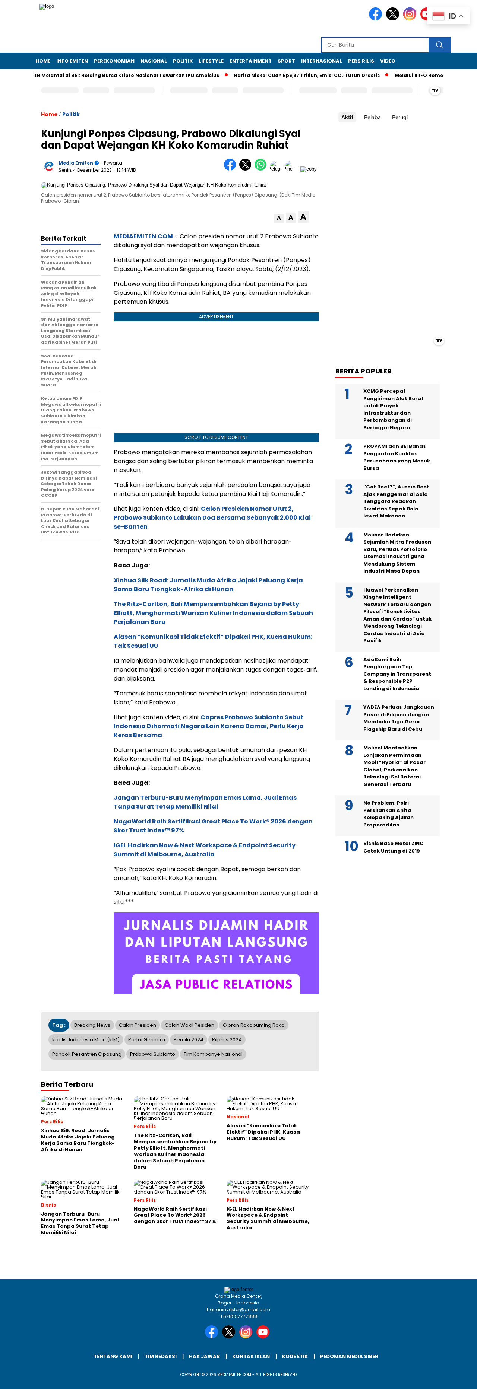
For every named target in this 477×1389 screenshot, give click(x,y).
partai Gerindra (146, 1039)
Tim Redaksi (161, 1356)
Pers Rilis (361, 60)
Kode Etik (295, 1356)
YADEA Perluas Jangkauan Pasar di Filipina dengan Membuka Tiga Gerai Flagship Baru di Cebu (398, 718)
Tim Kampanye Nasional (213, 1054)
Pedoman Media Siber (349, 1356)
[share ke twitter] (247, 169)
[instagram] (411, 19)
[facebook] (377, 19)
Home (42, 60)
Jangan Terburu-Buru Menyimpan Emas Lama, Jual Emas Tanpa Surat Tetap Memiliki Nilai (205, 802)
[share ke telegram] (277, 169)
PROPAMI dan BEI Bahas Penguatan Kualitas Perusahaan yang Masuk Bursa (396, 457)
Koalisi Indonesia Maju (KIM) (86, 1039)
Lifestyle (211, 60)
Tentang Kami (113, 1356)
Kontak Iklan (251, 1356)
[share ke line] (292, 169)
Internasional (321, 60)
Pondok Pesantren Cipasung (86, 1054)
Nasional (153, 60)
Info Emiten (72, 60)
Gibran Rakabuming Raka (254, 1025)
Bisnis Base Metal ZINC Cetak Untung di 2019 (393, 847)
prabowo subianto (152, 1054)
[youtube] (264, 1336)
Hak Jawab (204, 1356)
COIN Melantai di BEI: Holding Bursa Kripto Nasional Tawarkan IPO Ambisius (105, 75)
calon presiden (137, 1025)
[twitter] (394, 19)
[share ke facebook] (231, 169)
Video (387, 60)
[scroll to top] (456, 1377)
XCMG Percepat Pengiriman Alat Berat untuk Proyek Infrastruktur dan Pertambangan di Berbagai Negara (393, 409)
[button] (279, 218)
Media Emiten (76, 163)
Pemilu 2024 (188, 1039)
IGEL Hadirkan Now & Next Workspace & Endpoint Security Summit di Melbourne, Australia (205, 849)
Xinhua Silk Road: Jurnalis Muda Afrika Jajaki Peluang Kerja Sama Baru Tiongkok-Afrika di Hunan (208, 584)
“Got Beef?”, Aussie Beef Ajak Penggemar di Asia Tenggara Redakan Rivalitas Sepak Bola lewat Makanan (396, 501)
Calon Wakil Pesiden (189, 1025)
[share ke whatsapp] (262, 169)
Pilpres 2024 (227, 1039)
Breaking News (92, 1025)
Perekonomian (114, 60)
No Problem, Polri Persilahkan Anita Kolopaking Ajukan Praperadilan (388, 813)
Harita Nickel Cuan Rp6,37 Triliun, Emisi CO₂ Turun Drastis (288, 75)
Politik (183, 60)
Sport (286, 60)
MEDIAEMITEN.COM (143, 236)
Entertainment (251, 60)
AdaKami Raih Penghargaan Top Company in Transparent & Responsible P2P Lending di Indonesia (397, 674)
